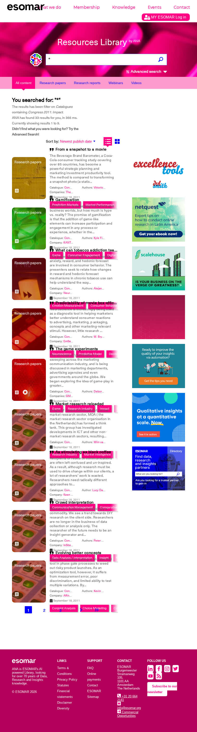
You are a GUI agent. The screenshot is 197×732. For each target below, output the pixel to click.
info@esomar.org (129, 708)
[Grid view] (117, 141)
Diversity (63, 708)
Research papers (53, 83)
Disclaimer (64, 702)
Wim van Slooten (105, 442)
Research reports (87, 83)
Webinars (116, 83)
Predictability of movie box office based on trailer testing (107, 302)
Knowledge (123, 7)
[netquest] (158, 219)
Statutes (63, 685)
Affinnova (69, 596)
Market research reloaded (79, 404)
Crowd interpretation (74, 502)
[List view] (108, 141)
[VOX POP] (158, 317)
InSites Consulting (75, 545)
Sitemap (93, 697)
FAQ (90, 668)
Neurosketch (71, 293)
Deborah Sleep (103, 391)
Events (154, 7)
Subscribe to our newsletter (162, 689)
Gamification (67, 199)
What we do (49, 7)
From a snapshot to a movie (81, 149)
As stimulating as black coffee (83, 452)
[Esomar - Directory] (158, 468)
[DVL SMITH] (158, 171)
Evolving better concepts (78, 552)
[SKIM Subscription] (158, 366)
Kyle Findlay (101, 238)
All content (23, 83)
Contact (182, 7)
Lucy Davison (101, 490)
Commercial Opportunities (127, 714)
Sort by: (52, 141)
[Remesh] (158, 417)
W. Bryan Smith (103, 337)
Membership (87, 7)
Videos (136, 83)
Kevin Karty (101, 591)
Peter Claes (101, 541)
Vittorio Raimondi (105, 187)
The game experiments (76, 349)
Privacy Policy (67, 679)
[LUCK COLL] (158, 268)
